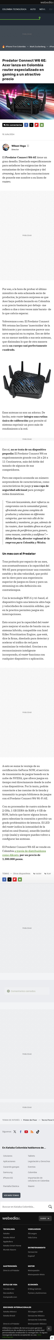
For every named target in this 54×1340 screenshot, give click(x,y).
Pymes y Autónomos (37, 1292)
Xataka (6, 1233)
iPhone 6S (8, 1177)
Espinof (31, 1256)
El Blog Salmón (34, 1288)
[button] (20, 145)
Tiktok (37, 1131)
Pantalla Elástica (11, 1186)
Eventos (32, 1166)
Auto (33, 9)
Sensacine (32, 1251)
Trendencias (8, 1288)
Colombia (32, 1172)
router (38, 873)
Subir (43, 1218)
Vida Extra (32, 1237)
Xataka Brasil (9, 1315)
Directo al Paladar (11, 1270)
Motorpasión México (37, 1323)
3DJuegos (32, 1233)
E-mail (42, 125)
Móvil (42, 9)
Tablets (31, 1155)
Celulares (7, 1155)
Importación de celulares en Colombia (38, 1179)
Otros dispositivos (21, 873)
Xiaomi (31, 1186)
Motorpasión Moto (36, 1274)
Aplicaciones (9, 1161)
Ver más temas (11, 1195)
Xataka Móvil (9, 1237)
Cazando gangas (11, 1166)
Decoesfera (8, 1292)
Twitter (31, 125)
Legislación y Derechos (39, 1161)
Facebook (26, 125)
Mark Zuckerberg (37, 46)
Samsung (8, 1172)
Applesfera (8, 1241)
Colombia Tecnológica (14, 9)
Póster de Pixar (30, 1119)
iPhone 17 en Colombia (16, 46)
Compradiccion (10, 1297)
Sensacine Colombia (37, 1319)
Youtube (26, 1131)
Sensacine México (36, 1315)
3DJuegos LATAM (35, 1311)
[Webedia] (47, 2)
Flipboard (37, 125)
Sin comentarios (14, 124)
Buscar (50, 1206)
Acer (49, 873)
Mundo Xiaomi (9, 1249)
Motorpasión (33, 1270)
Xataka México (10, 1311)
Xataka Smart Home (12, 1245)
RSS (32, 1131)
